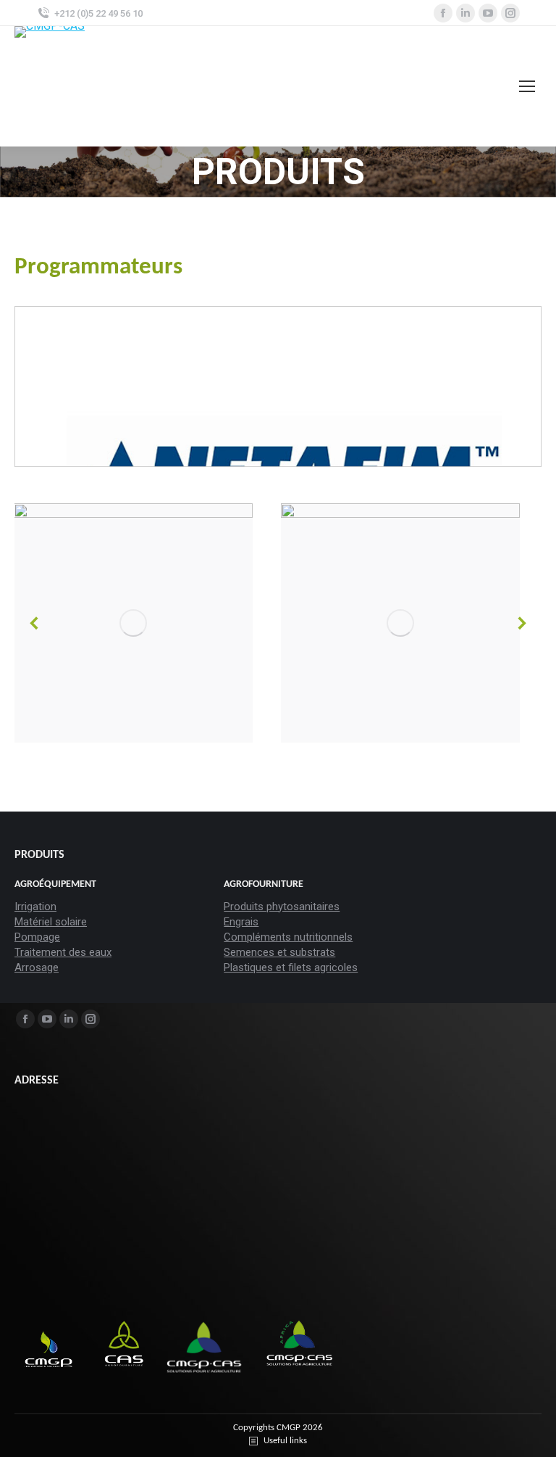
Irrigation (35, 906)
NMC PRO (151, 363)
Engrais (241, 921)
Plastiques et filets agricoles (291, 967)
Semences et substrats (279, 952)
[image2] (185, 623)
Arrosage (36, 967)
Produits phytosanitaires (282, 906)
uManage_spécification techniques (204, 440)
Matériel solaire (50, 921)
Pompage (37, 937)
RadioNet (149, 421)
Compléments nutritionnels (288, 937)
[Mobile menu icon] (527, 86)
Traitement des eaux (62, 952)
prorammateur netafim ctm (189, 402)
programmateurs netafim (184, 382)
